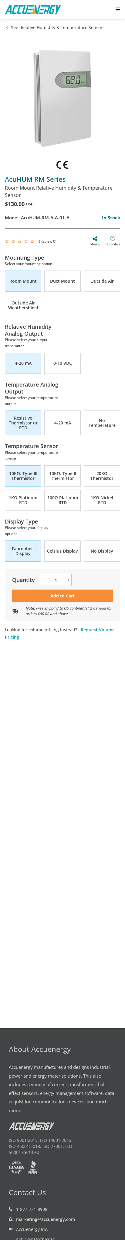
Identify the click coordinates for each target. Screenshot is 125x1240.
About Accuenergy (40, 1049)
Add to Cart (62, 596)
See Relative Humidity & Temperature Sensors (58, 27)
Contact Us (27, 1192)
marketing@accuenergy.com (45, 1219)
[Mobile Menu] (117, 9)
